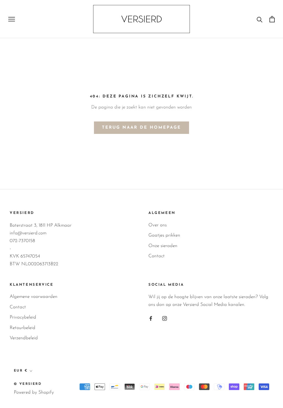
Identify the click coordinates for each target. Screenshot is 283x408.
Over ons (157, 225)
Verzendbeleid (24, 338)
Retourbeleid (22, 327)
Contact (156, 256)
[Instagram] (164, 318)
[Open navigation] (11, 19)
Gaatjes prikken (164, 235)
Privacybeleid (23, 317)
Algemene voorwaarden (33, 296)
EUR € (21, 370)
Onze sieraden (162, 245)
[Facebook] (150, 318)
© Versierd (27, 384)
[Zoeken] (260, 19)
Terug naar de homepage (141, 128)
